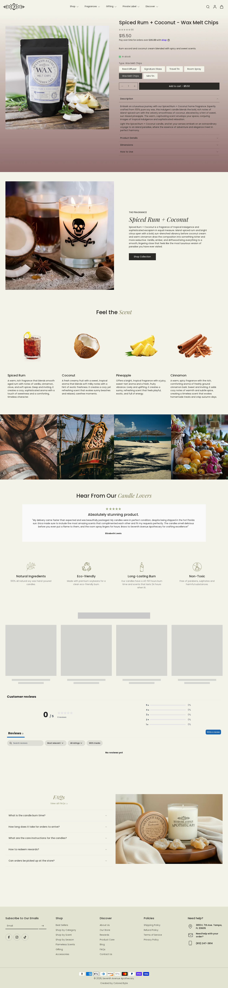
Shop (72, 6)
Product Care (107, 939)
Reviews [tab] (15, 733)
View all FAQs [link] (57, 803)
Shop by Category (66, 930)
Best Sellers (62, 925)
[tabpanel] (114, 763)
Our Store (105, 930)
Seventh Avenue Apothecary (118, 978)
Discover (150, 6)
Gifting (109, 6)
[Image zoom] (57, 77)
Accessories (62, 954)
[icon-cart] (221, 6)
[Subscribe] (42, 926)
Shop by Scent (64, 934)
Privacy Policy (151, 939)
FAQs (102, 949)
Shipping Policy (152, 925)
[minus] (122, 86)
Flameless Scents (65, 944)
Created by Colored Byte (114, 983)
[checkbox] (95, 743)
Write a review (213, 732)
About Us (105, 925)
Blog (102, 944)
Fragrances (91, 6)
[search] (207, 7)
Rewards (104, 934)
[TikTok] (25, 937)
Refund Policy (151, 930)
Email (10, 925)
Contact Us (106, 954)
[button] (179, 86)
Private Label (129, 6)
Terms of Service (153, 934)
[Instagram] (16, 937)
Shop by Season (65, 939)
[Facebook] (8, 937)
